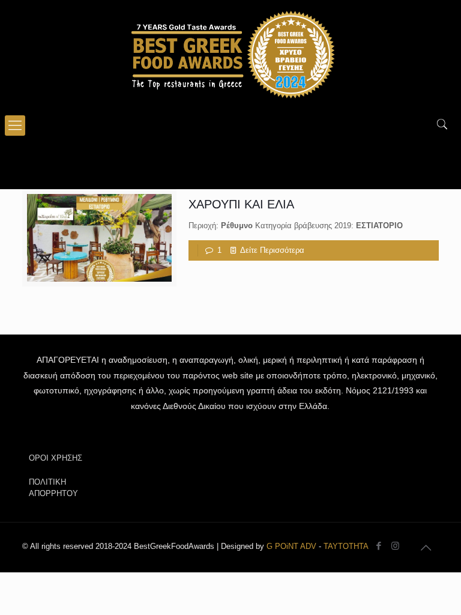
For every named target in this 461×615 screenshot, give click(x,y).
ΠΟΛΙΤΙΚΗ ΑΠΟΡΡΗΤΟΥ (53, 487)
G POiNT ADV (291, 546)
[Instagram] (395, 546)
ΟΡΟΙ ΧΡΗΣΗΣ (55, 457)
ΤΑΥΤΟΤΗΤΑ (346, 546)
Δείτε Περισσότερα (272, 250)
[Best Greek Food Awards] (230, 54)
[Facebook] (379, 546)
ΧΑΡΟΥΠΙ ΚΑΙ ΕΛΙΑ (241, 204)
